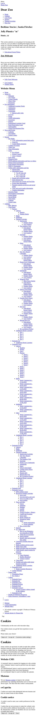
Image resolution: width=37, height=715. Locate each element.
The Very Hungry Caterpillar (25, 252)
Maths (18, 216)
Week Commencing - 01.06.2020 (26, 395)
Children (7, 16)
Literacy (18, 210)
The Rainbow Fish (25, 226)
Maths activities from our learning (26, 548)
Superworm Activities (26, 454)
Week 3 (26, 358)
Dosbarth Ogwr (17, 579)
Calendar (11, 132)
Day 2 (21, 334)
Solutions (22, 505)
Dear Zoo (7, 23)
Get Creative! (9, 83)
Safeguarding (12, 126)
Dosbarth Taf (16, 341)
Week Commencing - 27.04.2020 (26, 381)
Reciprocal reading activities (24, 493)
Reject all (4, 637)
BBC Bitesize (12, 205)
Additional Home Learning (24, 330)
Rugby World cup (25, 517)
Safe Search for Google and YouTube (23, 181)
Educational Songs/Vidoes (12, 52)
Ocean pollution (28, 524)
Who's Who (11, 101)
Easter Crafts (12, 572)
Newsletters (11, 133)
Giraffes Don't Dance (26, 298)
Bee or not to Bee (25, 526)
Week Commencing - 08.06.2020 (26, 398)
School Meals (12, 195)
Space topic (23, 516)
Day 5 (21, 339)
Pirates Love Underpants (27, 262)
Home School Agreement (16, 162)
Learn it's (15, 142)
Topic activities (20, 502)
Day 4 (21, 337)
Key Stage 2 (16, 576)
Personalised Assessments (16, 193)
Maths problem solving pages (24, 545)
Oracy (21, 351)
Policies (10, 121)
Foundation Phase (17, 574)
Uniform (10, 200)
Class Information (13, 149)
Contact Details (13, 99)
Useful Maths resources (19, 144)
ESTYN (10, 115)
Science (18, 528)
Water (21, 521)
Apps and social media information (22, 188)
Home (6, 14)
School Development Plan (16, 128)
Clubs (10, 150)
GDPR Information (14, 118)
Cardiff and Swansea (26, 514)
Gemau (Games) (25, 558)
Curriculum (11, 111)
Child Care (11, 147)
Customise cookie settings (23, 637)
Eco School (15, 152)
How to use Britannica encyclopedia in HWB (26, 532)
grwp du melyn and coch (27, 497)
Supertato (22, 234)
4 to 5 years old (20, 176)
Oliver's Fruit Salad (25, 289)
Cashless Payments (14, 145)
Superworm (23, 221)
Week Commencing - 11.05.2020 (26, 388)
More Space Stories (29, 281)
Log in (3, 3)
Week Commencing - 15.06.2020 (26, 401)
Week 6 (26, 363)
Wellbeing (19, 217)
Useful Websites (17, 570)
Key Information (10, 104)
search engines (24, 536)
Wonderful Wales (25, 519)
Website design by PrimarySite (14, 613)
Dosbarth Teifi (16, 488)
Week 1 (26, 354)
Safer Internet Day (17, 180)
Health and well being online (20, 178)
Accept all (11, 637)
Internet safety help (18, 113)
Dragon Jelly (23, 315)
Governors (11, 120)
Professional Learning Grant (16, 123)
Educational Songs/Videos (28, 228)
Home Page (4, 5)
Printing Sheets (9, 84)
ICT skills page (20, 529)
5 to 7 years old (20, 174)
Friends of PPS (12, 159)
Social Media (12, 197)
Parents (7, 137)
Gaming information (18, 190)
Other (17, 413)
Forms (10, 116)
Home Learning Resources (24, 569)
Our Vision (11, 97)
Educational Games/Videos (28, 323)
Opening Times (13, 192)
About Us (7, 94)
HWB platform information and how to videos (22, 161)
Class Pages (8, 18)
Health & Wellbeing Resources (17, 594)
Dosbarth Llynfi (17, 567)
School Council (16, 154)
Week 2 (26, 356)
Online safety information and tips (18, 168)
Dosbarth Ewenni (17, 445)
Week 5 (26, 361)
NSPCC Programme (14, 166)
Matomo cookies (10, 680)
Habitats (22, 507)
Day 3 (21, 336)
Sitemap (7, 603)
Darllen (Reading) (25, 557)
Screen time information (19, 183)
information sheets (17, 171)
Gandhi (22, 509)
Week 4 (26, 360)
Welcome (11, 96)
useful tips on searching (27, 534)
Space (21, 466)
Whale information (29, 522)
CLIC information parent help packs (23, 140)
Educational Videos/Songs (28, 283)
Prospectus (11, 103)
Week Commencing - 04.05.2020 (26, 384)
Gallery (10, 577)
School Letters (12, 135)
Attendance (11, 109)
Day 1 (21, 332)
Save (17, 713)
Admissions (11, 108)
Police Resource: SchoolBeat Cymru (19, 596)
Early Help (11, 157)
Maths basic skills (21, 546)
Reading (22, 348)
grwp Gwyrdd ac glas (26, 498)
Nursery (7, 19)
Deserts (22, 510)
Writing (22, 349)
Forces (22, 504)
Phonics (22, 212)
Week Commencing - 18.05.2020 (26, 391)
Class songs (19, 560)
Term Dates (11, 198)
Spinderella (23, 270)
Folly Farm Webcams (11, 79)
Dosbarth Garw (16, 344)
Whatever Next (24, 279)
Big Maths (11, 138)
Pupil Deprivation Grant (15, 125)
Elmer (21, 243)
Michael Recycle (25, 320)
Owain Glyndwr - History (27, 512)
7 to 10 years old (21, 173)
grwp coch (23, 495)
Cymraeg (18, 553)
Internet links (16, 169)
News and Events (10, 130)
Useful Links (12, 202)
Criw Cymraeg (16, 156)
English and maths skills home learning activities (25, 563)
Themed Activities (10, 21)
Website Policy (9, 606)
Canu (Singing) (24, 555)
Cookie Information (10, 604)
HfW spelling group (22, 492)
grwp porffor (23, 500)
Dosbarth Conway (17, 490)
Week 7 (26, 365)
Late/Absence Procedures (16, 164)
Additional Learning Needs (16, 106)
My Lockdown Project (26, 329)
